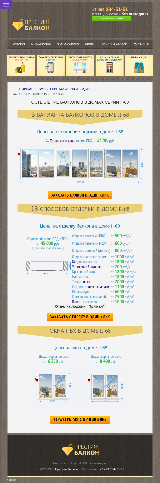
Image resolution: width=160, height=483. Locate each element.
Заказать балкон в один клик (80, 195)
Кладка (77, 262)
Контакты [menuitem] (141, 43)
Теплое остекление (62, 141)
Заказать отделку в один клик (80, 316)
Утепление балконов (86, 267)
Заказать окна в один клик (80, 419)
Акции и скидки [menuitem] (114, 43)
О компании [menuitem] (41, 43)
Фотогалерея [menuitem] (68, 43)
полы (86, 282)
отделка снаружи (97, 287)
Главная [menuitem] (18, 43)
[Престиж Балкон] (30, 19)
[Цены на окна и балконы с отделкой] (110, 65)
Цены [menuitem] (89, 43)
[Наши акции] (139, 65)
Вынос (76, 302)
